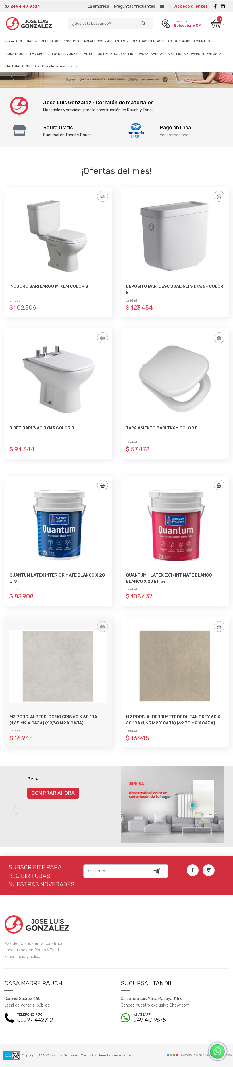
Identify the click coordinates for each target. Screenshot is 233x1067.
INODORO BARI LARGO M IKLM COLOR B (48, 286)
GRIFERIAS (25, 41)
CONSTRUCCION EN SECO (26, 54)
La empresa (98, 6)
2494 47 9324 (25, 6)
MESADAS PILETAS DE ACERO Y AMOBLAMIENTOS (171, 41)
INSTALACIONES (65, 54)
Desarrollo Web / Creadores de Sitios (206, 1055)
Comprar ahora (53, 793)
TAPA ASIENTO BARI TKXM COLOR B (162, 428)
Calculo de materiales (60, 66)
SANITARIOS (161, 54)
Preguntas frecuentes (134, 6)
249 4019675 (150, 1018)
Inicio (9, 41)
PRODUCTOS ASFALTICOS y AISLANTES (94, 41)
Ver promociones (175, 135)
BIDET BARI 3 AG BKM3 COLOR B (41, 428)
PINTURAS (136, 54)
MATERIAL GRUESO (21, 66)
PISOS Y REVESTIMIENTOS (197, 54)
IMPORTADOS (50, 41)
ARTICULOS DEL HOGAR (103, 54)
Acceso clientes (191, 6)
